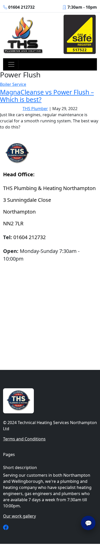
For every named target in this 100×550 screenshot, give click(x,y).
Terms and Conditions (24, 439)
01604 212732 (21, 7)
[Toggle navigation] (11, 64)
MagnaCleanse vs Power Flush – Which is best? (47, 96)
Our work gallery (19, 516)
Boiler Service (13, 84)
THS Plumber (35, 108)
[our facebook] (6, 528)
